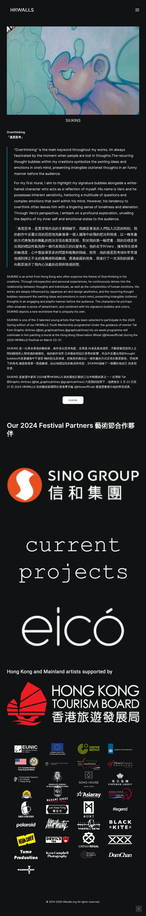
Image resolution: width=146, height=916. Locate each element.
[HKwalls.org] (22, 10)
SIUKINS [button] (73, 400)
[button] (137, 10)
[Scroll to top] (139, 908)
